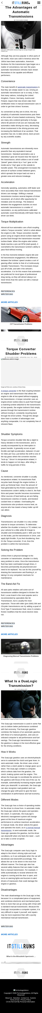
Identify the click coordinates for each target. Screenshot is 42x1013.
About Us (8, 998)
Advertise (16, 998)
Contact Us (25, 998)
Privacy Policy (26, 1000)
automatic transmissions (28, 87)
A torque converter (8, 391)
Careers (33, 998)
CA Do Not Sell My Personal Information (20, 1002)
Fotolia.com (4, 51)
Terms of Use (15, 1000)
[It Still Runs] (21, 3)
